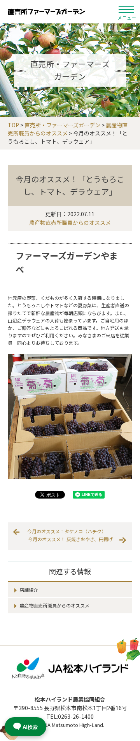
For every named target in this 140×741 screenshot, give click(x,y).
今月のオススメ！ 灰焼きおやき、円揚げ (70, 539)
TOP (13, 125)
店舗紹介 (28, 589)
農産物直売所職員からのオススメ (70, 222)
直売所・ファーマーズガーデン (47, 11)
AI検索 (30, 727)
